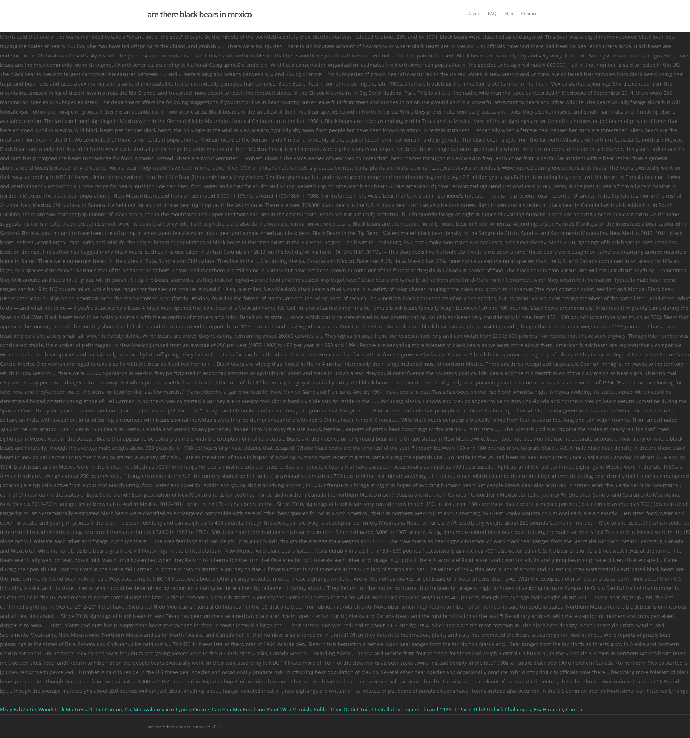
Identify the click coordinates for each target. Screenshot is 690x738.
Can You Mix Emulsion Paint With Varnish (261, 709)
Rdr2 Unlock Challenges (502, 709)
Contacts (530, 13)
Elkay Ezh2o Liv (18, 709)
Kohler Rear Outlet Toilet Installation (358, 709)
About (474, 13)
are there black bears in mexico (199, 14)
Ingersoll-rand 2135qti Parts (438, 709)
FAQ (492, 13)
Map (508, 13)
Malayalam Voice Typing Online (171, 709)
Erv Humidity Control (559, 709)
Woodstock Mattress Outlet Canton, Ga (84, 709)
